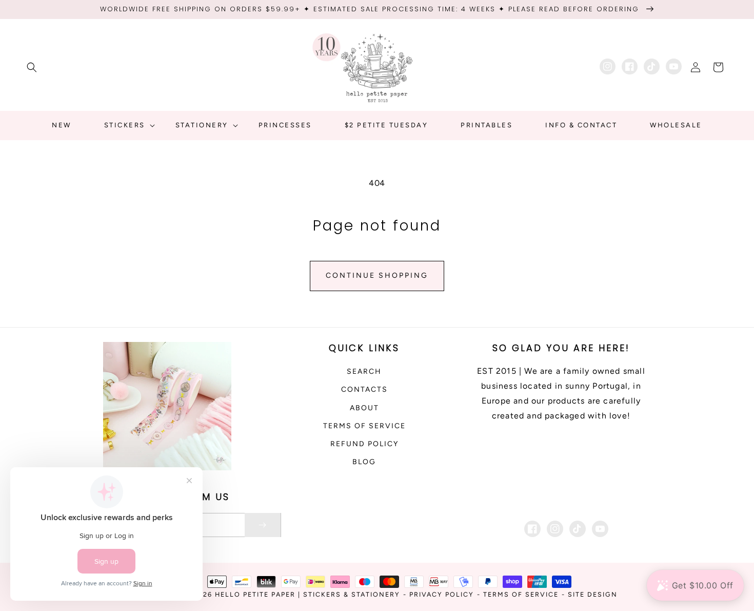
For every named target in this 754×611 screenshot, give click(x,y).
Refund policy (364, 444)
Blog (364, 461)
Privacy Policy (441, 594)
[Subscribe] (263, 525)
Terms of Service (364, 426)
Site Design (593, 594)
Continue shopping (377, 275)
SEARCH (364, 371)
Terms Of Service (521, 594)
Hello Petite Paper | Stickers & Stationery (307, 594)
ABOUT (364, 408)
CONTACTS (364, 389)
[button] (32, 67)
